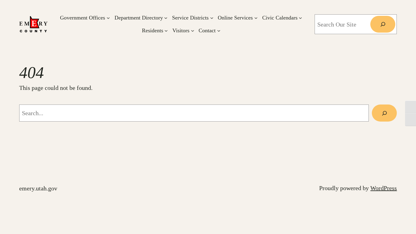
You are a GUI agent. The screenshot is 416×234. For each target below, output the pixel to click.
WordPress (383, 188)
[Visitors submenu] (192, 30)
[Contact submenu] (218, 30)
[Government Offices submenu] (108, 18)
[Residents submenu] (166, 30)
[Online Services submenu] (256, 18)
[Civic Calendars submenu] (300, 18)
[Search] (382, 24)
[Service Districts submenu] (211, 18)
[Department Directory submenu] (165, 18)
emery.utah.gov (38, 188)
